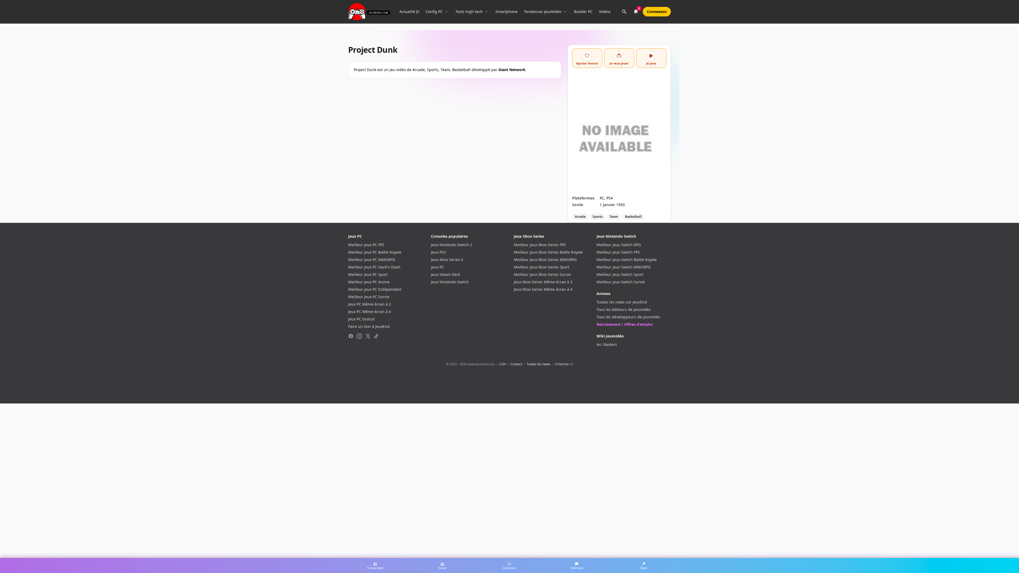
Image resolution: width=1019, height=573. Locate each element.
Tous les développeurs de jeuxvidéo (628, 316)
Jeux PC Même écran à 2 (369, 304)
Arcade (580, 216)
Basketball (633, 216)
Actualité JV (409, 11)
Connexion (657, 11)
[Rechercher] (624, 11)
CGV (502, 364)
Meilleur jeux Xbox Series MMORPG (545, 259)
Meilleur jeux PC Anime (369, 281)
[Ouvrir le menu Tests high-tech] (486, 11)
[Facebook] (350, 336)
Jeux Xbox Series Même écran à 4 (543, 289)
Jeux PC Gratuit (361, 319)
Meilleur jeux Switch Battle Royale (627, 259)
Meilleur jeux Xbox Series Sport (541, 267)
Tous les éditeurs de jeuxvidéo (623, 309)
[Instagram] (359, 336)
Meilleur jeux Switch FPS (618, 252)
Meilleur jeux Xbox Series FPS (540, 244)
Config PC (434, 11)
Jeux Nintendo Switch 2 (451, 244)
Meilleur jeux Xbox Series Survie (542, 274)
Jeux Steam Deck (445, 274)
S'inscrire (562, 364)
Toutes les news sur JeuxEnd (622, 302)
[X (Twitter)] (367, 336)
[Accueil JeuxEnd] (369, 11)
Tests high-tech (469, 11)
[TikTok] (376, 336)
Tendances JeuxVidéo (542, 11)
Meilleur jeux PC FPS (366, 244)
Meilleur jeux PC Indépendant (374, 289)
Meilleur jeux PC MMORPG (371, 259)
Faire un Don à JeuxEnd (369, 326)
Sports (598, 216)
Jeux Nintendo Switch (450, 281)
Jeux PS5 (438, 252)
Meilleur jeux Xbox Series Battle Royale (548, 252)
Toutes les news (538, 364)
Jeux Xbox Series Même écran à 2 (543, 281)
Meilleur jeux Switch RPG (619, 244)
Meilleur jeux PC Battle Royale (374, 252)
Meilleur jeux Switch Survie (621, 281)
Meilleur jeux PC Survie (368, 296)
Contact (516, 364)
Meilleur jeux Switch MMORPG (624, 267)
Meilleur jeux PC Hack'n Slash (374, 267)
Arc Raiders (607, 344)
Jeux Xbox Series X (447, 259)
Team (614, 216)
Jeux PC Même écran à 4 (369, 311)
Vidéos (605, 11)
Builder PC (583, 11)
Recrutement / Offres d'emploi (625, 324)
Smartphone (506, 11)
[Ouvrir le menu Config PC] (446, 11)
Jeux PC (437, 267)
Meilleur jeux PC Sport (368, 274)
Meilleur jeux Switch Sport (620, 274)
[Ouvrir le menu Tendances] (565, 11)
